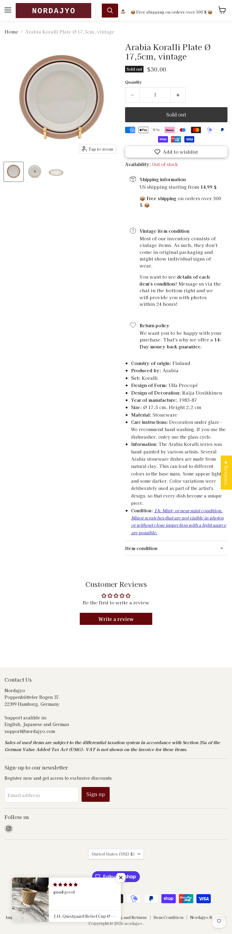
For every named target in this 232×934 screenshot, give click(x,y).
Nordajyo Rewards (208, 917)
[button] (176, 152)
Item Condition (168, 917)
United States (113, 854)
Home (11, 31)
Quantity (133, 82)
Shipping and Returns (126, 917)
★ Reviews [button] (226, 472)
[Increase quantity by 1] (178, 94)
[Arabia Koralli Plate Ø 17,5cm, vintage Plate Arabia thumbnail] (13, 171)
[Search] (110, 11)
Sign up (95, 794)
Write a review (116, 618)
